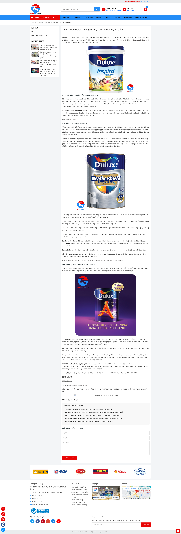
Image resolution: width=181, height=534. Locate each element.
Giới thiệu (65, 17)
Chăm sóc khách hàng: (136, 1)
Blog (33, 32)
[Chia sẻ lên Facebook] (69, 400)
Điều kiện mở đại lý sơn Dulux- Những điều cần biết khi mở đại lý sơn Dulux (96, 260)
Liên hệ (117, 17)
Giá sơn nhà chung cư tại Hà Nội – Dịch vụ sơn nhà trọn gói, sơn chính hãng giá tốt (94, 412)
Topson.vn (120, 40)
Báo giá (99, 17)
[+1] (77, 400)
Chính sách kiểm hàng (79, 505)
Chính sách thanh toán (79, 490)
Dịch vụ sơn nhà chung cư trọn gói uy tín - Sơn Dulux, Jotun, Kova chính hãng (92, 415)
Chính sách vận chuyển (79, 492)
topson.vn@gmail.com (79, 385)
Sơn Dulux (73, 119)
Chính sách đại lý (77, 500)
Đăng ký (146, 524)
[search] (97, 9)
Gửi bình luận (70, 458)
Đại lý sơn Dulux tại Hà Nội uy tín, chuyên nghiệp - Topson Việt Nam (89, 421)
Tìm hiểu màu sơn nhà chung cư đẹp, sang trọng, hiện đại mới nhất (88, 409)
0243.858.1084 (37, 501)
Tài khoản (130, 8)
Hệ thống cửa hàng (141, 17)
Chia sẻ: (65, 400)
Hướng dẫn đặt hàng (78, 487)
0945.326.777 (37, 498)
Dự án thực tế (88, 17)
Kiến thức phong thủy (39, 35)
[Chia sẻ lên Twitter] (72, 400)
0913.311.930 (111, 8)
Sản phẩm (75, 17)
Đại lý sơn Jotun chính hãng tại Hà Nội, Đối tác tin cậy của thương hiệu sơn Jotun (93, 418)
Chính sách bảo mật (78, 502)
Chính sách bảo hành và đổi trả (79, 496)
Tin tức (108, 17)
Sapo (107, 532)
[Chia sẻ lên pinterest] (74, 400)
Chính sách (127, 17)
